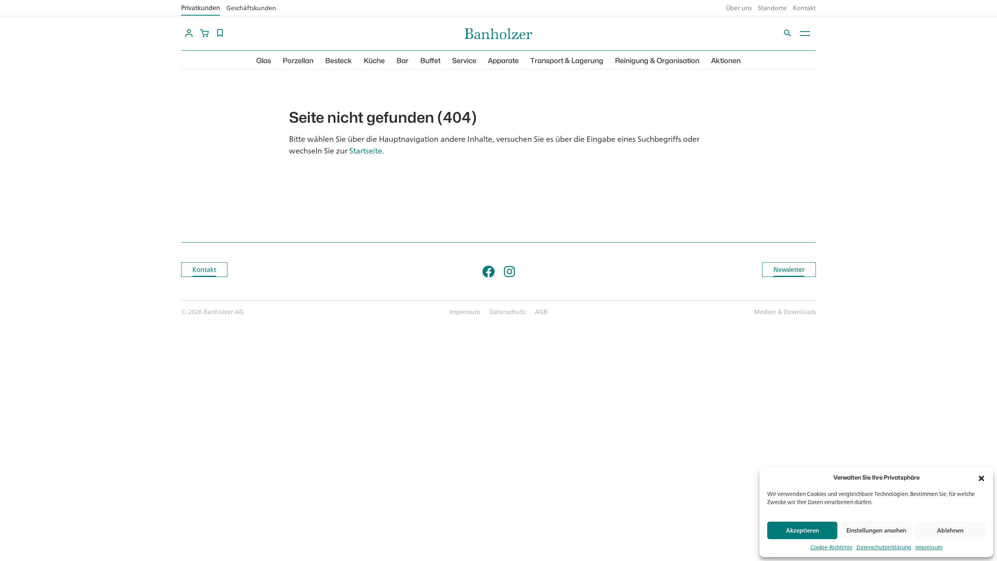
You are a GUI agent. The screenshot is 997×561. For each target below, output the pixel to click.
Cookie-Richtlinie (831, 547)
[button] (981, 478)
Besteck (338, 60)
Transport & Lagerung (566, 60)
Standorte (772, 7)
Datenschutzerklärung (883, 547)
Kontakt (804, 7)
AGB (541, 311)
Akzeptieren (802, 530)
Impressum (928, 547)
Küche (374, 60)
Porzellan (298, 60)
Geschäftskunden (251, 7)
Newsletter (789, 269)
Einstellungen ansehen (876, 530)
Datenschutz (507, 311)
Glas (263, 60)
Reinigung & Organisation (657, 60)
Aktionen (726, 60)
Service (464, 60)
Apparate (503, 60)
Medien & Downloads (785, 311)
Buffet (430, 60)
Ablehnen (950, 530)
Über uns (739, 7)
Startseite (365, 150)
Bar (402, 60)
